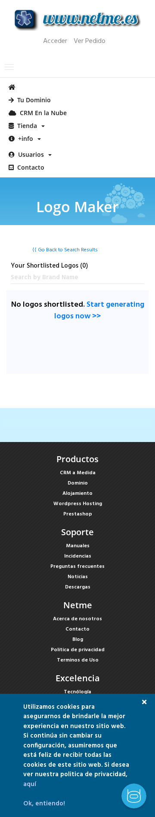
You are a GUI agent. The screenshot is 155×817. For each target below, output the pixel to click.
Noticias (78, 577)
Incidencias (77, 556)
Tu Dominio (32, 100)
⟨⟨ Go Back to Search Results (65, 250)
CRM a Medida (78, 473)
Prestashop (77, 514)
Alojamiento (77, 493)
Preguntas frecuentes (77, 566)
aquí (29, 784)
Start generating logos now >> (99, 311)
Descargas (77, 587)
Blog (77, 639)
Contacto (29, 167)
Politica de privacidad (78, 650)
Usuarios (31, 154)
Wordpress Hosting (77, 504)
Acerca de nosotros (77, 619)
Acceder (55, 41)
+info (26, 138)
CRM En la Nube (41, 113)
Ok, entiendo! (44, 804)
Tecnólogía (77, 692)
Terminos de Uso (78, 660)
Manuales (78, 546)
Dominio (78, 483)
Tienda (27, 126)
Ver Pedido (89, 41)
